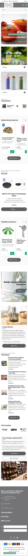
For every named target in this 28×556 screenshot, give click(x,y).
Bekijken (13, 209)
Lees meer (10, 369)
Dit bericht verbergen (9, 553)
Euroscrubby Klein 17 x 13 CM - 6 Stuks (8, 138)
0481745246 (7, 503)
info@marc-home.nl (9, 508)
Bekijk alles (14, 345)
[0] (26, 5)
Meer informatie (14, 458)
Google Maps (14, 453)
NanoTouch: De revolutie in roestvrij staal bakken (16, 358)
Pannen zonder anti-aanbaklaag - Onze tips (15, 402)
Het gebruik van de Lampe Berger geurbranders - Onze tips (16, 387)
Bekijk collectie (13, 158)
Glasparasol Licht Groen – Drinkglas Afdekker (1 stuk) (7, 241)
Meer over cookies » (21, 553)
